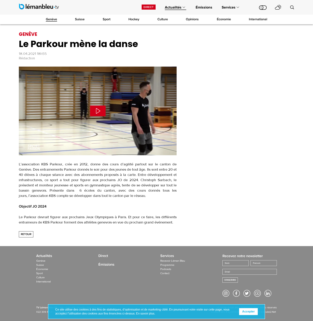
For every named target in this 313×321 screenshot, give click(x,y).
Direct (148, 7)
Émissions (204, 7)
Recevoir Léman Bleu (172, 261)
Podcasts (165, 269)
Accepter (248, 311)
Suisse (80, 19)
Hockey (133, 19)
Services (228, 7)
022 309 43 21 (44, 312)
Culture (162, 19)
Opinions (192, 19)
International (258, 19)
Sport (106, 19)
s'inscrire (230, 280)
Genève (51, 19)
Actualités (173, 7)
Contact (164, 273)
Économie (224, 19)
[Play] (98, 111)
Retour (26, 234)
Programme (167, 265)
